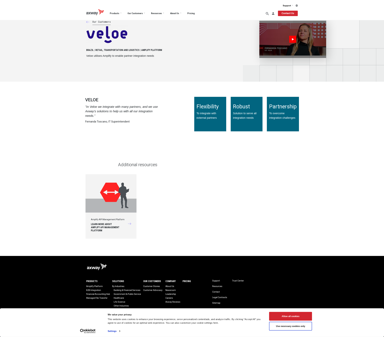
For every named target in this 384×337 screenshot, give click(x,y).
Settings (112, 331)
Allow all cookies (290, 316)
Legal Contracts (219, 297)
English (297, 6)
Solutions (118, 281)
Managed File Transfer (97, 298)
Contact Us (288, 13)
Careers (169, 298)
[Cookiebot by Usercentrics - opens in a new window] (88, 331)
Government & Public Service (127, 294)
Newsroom (170, 290)
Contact (216, 292)
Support (287, 5)
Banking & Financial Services (127, 290)
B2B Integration (93, 290)
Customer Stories (151, 286)
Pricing (191, 13)
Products (114, 13)
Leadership (170, 294)
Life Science (119, 302)
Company (170, 281)
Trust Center (238, 281)
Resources (156, 13)
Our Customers (135, 13)
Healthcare (119, 298)
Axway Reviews (172, 302)
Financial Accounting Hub (98, 294)
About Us (174, 13)
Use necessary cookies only (290, 326)
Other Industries (121, 306)
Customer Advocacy (152, 290)
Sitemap (216, 303)
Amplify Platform (94, 286)
